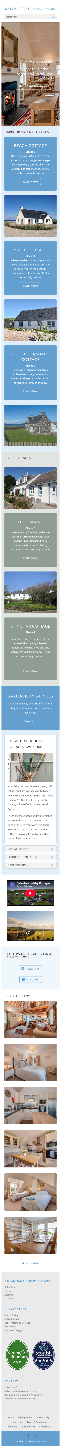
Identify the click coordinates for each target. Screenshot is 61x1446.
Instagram (32, 968)
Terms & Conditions (37, 1422)
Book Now (30, 721)
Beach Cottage (12, 1315)
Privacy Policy (25, 1417)
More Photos (30, 1263)
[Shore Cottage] (30, 1123)
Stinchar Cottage (13, 1330)
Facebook (32, 979)
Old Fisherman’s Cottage (17, 1322)
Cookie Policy (42, 1417)
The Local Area (30, 933)
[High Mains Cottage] (30, 1209)
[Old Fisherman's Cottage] (30, 1166)
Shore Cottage (39, 62)
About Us (12, 1426)
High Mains (10, 1326)
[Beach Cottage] (30, 1253)
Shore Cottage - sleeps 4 (34, 86)
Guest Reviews (28, 1426)
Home (11, 1417)
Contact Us (44, 1426)
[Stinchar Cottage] (30, 1037)
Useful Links (17, 1422)
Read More (30, 181)
